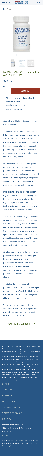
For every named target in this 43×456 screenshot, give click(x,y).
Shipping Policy (11, 407)
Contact (7, 395)
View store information (14, 109)
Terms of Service (12, 413)
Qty (4, 86)
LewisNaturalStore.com (15, 441)
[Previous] (16, 54)
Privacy (6, 419)
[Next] (26, 54)
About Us (7, 390)
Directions (8, 401)
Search (6, 384)
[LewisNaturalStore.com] (21, 2)
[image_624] (21, 34)
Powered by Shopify (8, 446)
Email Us (5, 436)
